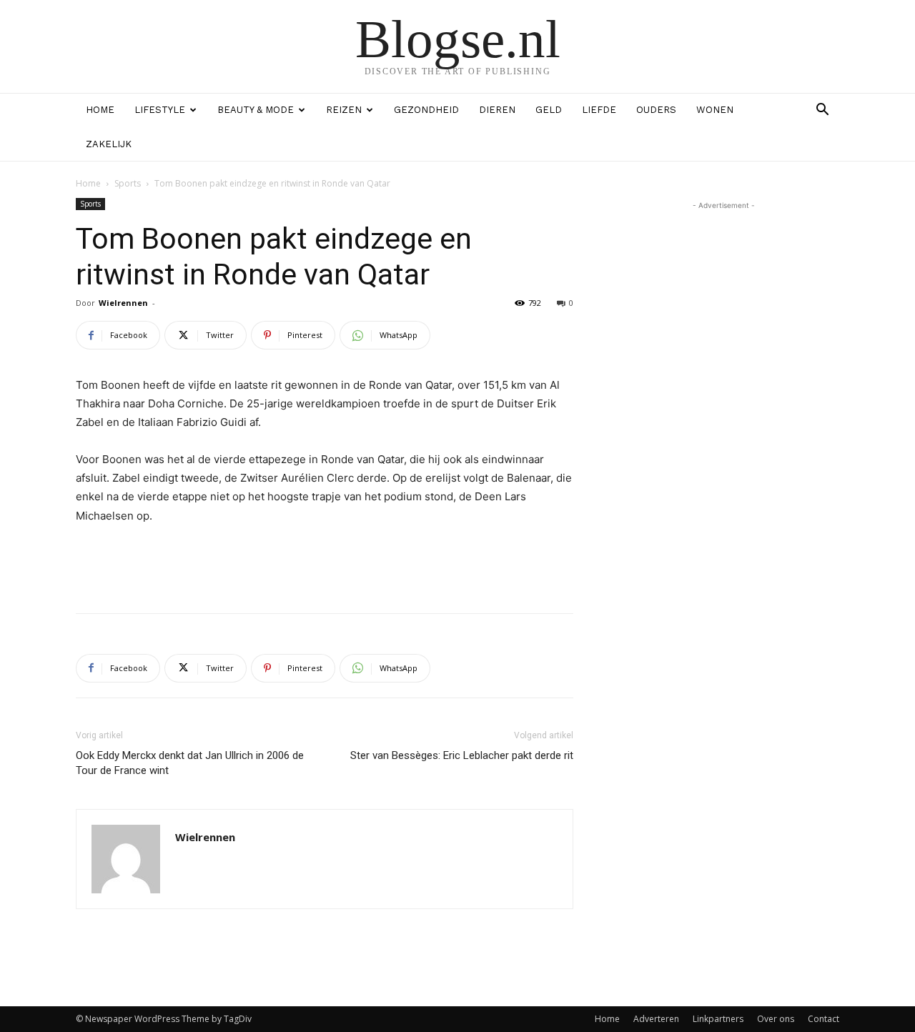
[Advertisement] (324, 565)
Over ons (775, 1019)
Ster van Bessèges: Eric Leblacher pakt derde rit (461, 755)
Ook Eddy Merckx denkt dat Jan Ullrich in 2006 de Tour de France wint (190, 763)
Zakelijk (109, 144)
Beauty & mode (255, 109)
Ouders (656, 109)
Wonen (714, 109)
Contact (823, 1019)
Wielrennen (123, 302)
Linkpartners (718, 1019)
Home (100, 109)
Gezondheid (426, 109)
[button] (822, 111)
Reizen (344, 109)
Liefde (599, 109)
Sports (127, 183)
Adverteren (656, 1019)
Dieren (497, 109)
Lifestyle (159, 109)
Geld (548, 109)
